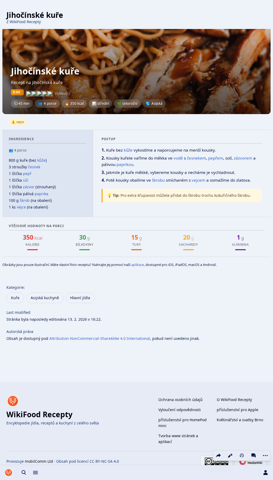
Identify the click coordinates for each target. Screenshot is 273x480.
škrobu (158, 180)
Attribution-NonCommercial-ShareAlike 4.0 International (99, 338)
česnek (34, 166)
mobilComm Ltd (39, 461)
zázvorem (243, 158)
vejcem (198, 180)
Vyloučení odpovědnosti (179, 409)
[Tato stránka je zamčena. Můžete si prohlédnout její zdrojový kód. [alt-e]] (230, 455)
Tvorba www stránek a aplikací (178, 438)
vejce (21, 207)
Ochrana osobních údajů (180, 399)
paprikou (125, 164)
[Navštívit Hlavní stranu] (8, 472)
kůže (41, 160)
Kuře (15, 297)
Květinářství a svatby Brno (240, 419)
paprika (41, 193)
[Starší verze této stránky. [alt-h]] (241, 455)
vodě (178, 158)
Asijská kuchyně (45, 297)
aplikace (137, 264)
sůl (25, 180)
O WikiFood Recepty (234, 399)
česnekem (196, 158)
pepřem (215, 158)
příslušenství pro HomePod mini (182, 422)
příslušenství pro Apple (237, 409)
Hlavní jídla (80, 297)
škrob (25, 200)
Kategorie (15, 287)
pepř (27, 173)
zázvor (28, 186)
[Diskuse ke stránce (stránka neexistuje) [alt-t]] (253, 455)
